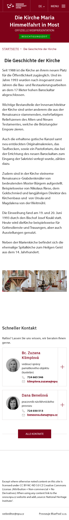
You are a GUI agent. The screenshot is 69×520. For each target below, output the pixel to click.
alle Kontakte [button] (35, 434)
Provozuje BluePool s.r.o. (53, 513)
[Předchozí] (9, 281)
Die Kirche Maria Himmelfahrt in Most (34, 21)
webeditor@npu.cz (13, 513)
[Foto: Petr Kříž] (18, 281)
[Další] (60, 281)
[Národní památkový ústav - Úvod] (16, 6)
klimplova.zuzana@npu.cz (44, 381)
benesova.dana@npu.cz (42, 415)
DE (40, 6)
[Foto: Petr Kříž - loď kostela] (51, 281)
